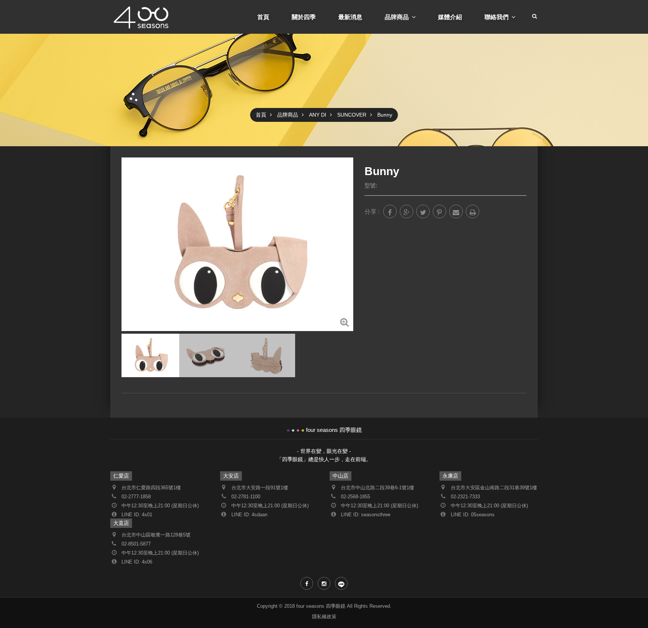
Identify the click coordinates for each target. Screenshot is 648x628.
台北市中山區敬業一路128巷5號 (156, 535)
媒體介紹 (450, 16)
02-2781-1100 (245, 496)
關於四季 (304, 16)
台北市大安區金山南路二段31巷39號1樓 (494, 487)
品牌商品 (397, 16)
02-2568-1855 (355, 496)
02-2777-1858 (136, 496)
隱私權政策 (324, 616)
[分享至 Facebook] (390, 211)
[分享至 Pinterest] (439, 211)
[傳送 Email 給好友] (456, 211)
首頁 (263, 16)
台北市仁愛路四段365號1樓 (151, 487)
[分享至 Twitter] (423, 211)
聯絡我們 (496, 16)
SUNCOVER (351, 115)
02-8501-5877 (136, 544)
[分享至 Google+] (406, 211)
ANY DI (317, 115)
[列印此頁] (472, 211)
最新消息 (350, 16)
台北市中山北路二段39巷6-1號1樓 (377, 487)
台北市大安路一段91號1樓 (259, 487)
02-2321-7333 (465, 496)
